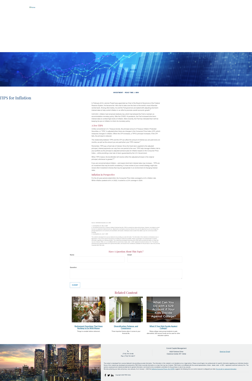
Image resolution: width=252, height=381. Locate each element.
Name (72, 255)
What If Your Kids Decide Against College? (163, 327)
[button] (211, 14)
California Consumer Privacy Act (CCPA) (163, 369)
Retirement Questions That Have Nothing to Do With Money (89, 327)
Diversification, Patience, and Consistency (126, 327)
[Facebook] (244, 7)
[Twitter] (236, 7)
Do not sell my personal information (226, 369)
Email (129, 255)
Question (73, 267)
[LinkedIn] (240, 7)
